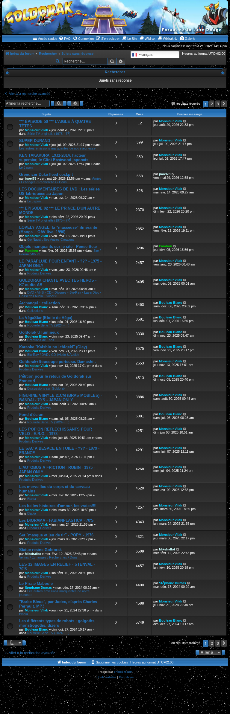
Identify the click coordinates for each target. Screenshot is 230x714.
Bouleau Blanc (36, 307)
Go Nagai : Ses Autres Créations (51, 239)
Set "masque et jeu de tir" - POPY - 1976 (56, 535)
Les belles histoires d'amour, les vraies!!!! (57, 506)
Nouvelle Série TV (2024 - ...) (48, 325)
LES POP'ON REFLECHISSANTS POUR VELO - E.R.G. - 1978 (55, 431)
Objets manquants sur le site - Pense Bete (58, 246)
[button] (224, 103)
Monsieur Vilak (36, 130)
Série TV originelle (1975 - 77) (48, 133)
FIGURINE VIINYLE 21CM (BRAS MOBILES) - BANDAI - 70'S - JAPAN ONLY (60, 397)
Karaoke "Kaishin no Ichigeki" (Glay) (53, 347)
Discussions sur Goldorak (46, 388)
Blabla (31, 499)
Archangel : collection (39, 303)
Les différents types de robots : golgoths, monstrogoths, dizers (57, 623)
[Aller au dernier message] (185, 121)
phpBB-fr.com (123, 671)
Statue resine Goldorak (40, 549)
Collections (35, 310)
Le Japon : (26, 167)
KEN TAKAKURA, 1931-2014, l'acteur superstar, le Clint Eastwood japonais (53, 157)
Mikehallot (33, 554)
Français (145, 54)
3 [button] (218, 103)
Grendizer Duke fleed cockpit (46, 174)
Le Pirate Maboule (36, 583)
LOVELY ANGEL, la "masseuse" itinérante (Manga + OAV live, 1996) (58, 229)
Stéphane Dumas (38, 587)
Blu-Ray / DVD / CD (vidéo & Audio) (53, 354)
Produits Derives (39, 273)
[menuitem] (65, 38)
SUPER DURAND (34, 140)
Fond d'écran (31, 414)
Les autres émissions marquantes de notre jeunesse (57, 148)
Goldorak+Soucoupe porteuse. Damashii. (57, 361)
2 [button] (212, 103)
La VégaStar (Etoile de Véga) (45, 317)
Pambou (31, 250)
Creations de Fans (40, 340)
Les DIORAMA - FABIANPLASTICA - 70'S (56, 520)
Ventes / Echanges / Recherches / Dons (60, 180)
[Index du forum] (115, 17)
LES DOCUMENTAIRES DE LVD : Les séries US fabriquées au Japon (59, 191)
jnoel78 (30, 178)
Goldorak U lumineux (39, 332)
